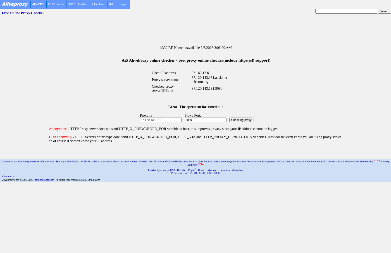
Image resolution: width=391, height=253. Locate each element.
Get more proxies (11, 161)
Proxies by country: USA (161, 170)
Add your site (47, 161)
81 (195, 173)
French (202, 170)
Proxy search (30, 161)
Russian (181, 170)
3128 (202, 173)
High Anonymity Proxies (232, 161)
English (192, 170)
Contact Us (8, 176)
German (212, 170)
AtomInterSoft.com (44, 179)
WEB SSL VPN (89, 161)
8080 (216, 173)
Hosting (60, 161)
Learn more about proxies (114, 161)
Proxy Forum (344, 161)
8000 (209, 173)
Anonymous (253, 161)
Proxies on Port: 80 (181, 173)
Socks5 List (210, 161)
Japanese (224, 170)
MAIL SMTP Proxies (176, 161)
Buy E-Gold (73, 161)
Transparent (268, 161)
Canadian (237, 170)
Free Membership (367, 161)
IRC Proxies (156, 161)
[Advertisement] (195, 27)
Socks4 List (195, 161)
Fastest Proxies (138, 161)
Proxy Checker (285, 161)
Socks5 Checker (326, 161)
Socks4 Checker (305, 161)
